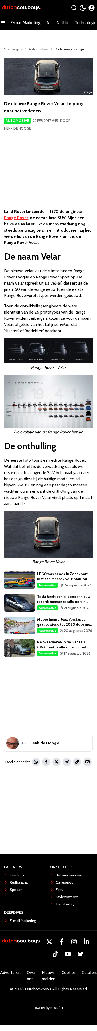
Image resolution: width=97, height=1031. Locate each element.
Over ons (31, 975)
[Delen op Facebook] (46, 762)
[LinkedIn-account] (86, 941)
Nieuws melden (48, 975)
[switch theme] (82, 7)
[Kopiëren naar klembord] (77, 762)
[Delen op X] (56, 762)
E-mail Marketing (25, 22)
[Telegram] (67, 762)
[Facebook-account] (62, 941)
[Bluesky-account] (80, 954)
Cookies (69, 972)
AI (48, 22)
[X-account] (49, 941)
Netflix (62, 22)
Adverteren (10, 972)
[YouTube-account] (68, 954)
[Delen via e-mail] (87, 762)
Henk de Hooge (17, 128)
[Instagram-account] (74, 941)
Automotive (17, 120)
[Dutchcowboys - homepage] (21, 8)
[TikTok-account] (55, 954)
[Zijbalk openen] (3, 23)
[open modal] (91, 8)
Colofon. (89, 972)
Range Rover (16, 217)
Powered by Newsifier (48, 1008)
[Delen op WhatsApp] (36, 762)
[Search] (74, 8)
